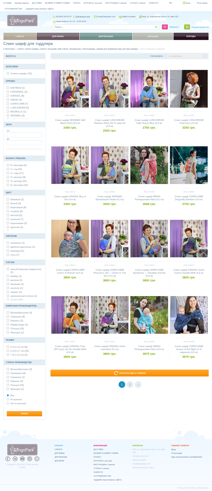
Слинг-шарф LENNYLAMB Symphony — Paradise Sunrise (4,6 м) (149, 272)
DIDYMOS (17, 87)
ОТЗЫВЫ (7, 3)
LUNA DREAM (19, 107)
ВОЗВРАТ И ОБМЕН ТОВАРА (57, 3)
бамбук (16, 276)
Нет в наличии (18, 403)
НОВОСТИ (153, 3)
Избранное (174, 27)
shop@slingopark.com (106, 17)
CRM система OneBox (199, 488)
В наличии (16, 399)
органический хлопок (23, 296)
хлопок (16, 300)
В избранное (81, 65)
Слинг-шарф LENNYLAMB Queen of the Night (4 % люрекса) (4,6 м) (189, 349)
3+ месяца (18, 181)
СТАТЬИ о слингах (138, 3)
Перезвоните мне (82, 17)
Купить (70, 133)
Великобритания (21, 312)
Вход (188, 3)
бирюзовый (18, 207)
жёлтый (16, 215)
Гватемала (18, 373)
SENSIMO (17, 115)
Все (12, 395)
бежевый (17, 199)
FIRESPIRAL (18, 91)
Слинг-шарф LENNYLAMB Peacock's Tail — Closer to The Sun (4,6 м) (109, 272)
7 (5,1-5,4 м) (18, 354)
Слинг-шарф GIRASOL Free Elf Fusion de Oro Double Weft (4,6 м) (70, 349)
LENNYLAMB (19, 103)
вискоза (16, 280)
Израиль (16, 320)
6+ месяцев (19, 185)
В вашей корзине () (200, 27)
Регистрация (202, 3)
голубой (16, 211)
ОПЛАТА (76, 3)
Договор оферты (22, 3)
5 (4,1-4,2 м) (18, 347)
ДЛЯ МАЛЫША (61, 457)
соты (14, 254)
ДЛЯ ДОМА (59, 461)
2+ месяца (18, 177)
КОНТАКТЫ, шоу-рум (93, 3)
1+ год (16, 169)
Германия (17, 316)
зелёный (16, 219)
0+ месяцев (18, 165)
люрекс (16, 292)
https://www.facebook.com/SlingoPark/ (186, 457)
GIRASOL (17, 95)
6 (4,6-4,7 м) (19, 350)
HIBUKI (16, 99)
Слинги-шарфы (21, 73)
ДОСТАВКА (37, 3)
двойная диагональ (22, 247)
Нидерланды (19, 324)
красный (16, 227)
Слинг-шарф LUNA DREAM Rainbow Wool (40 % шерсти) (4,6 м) (109, 123)
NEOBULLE (18, 111)
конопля (16, 288)
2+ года (17, 173)
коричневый (18, 223)
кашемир (17, 284)
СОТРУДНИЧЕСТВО (13, 9)
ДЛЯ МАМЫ (60, 453)
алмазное (17, 243)
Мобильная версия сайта (143, 468)
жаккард (17, 250)
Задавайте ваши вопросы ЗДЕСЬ (40, 9)
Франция (17, 332)
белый (15, 203)
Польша (17, 328)
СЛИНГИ (58, 449)
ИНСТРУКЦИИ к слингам (116, 3)
